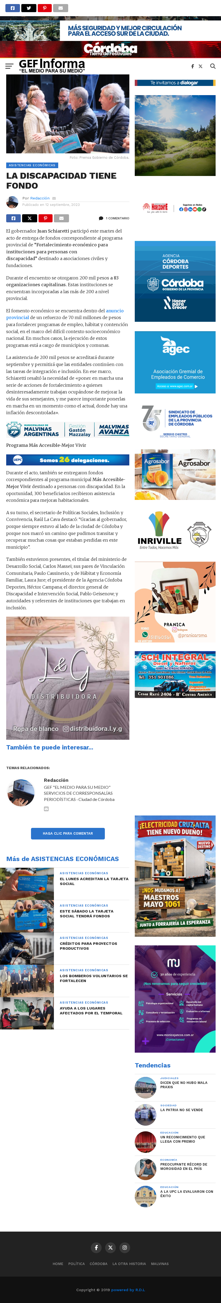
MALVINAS (160, 1264)
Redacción (40, 198)
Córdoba (99, 1264)
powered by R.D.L (128, 1290)
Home (58, 1264)
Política (76, 1264)
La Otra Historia (129, 1264)
